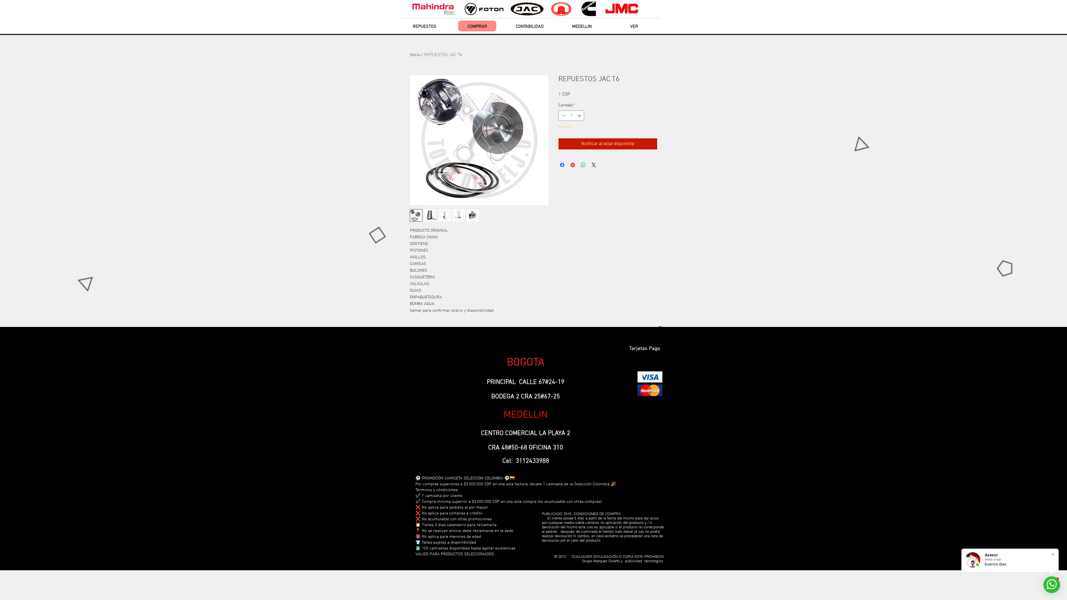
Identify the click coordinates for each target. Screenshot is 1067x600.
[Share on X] (593, 165)
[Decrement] (562, 116)
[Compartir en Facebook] (562, 165)
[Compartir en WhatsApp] (583, 165)
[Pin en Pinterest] (572, 165)
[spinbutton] (571, 116)
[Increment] (579, 116)
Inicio (415, 55)
